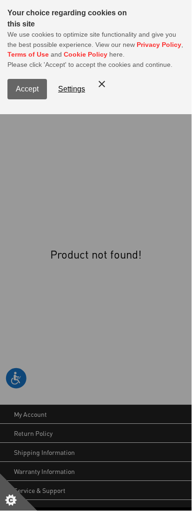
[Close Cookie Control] (101, 84)
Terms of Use (28, 54)
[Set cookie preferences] (18, 492)
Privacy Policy (159, 44)
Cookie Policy (85, 54)
